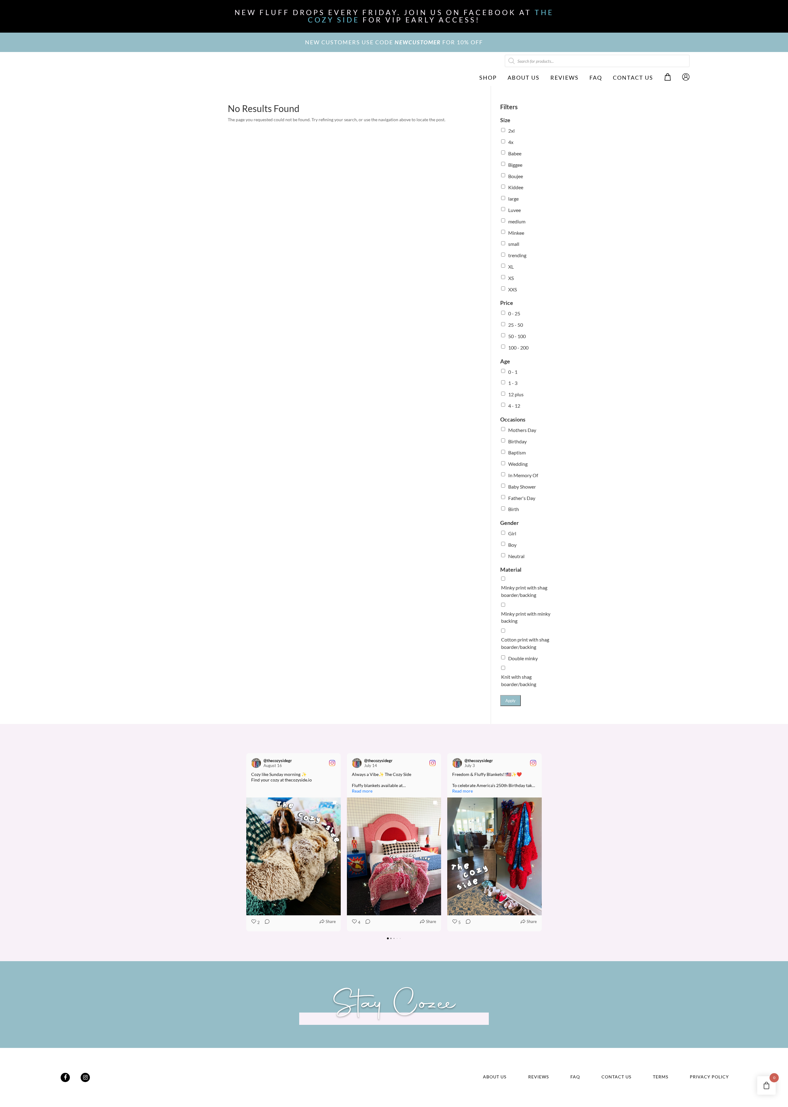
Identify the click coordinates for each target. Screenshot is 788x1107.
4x (510, 142)
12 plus (516, 394)
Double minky (523, 658)
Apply (510, 700)
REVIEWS (564, 77)
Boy (512, 545)
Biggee (515, 165)
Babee (514, 153)
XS (511, 278)
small (513, 244)
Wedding (518, 464)
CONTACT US (633, 77)
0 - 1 (512, 372)
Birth (513, 509)
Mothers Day (522, 430)
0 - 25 (514, 313)
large (513, 199)
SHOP (488, 77)
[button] (246, 842)
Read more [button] (362, 790)
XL (511, 267)
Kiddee (515, 187)
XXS (512, 289)
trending (517, 255)
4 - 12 (514, 406)
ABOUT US (524, 77)
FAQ (595, 77)
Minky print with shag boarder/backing (524, 591)
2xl (511, 131)
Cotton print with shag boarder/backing (525, 643)
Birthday (517, 441)
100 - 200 (518, 347)
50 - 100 (517, 336)
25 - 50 (515, 325)
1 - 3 (512, 383)
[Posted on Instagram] (332, 763)
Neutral (516, 556)
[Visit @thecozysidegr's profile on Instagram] (256, 763)
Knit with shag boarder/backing (518, 680)
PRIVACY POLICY (709, 1076)
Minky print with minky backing (525, 617)
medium (516, 221)
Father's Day (521, 498)
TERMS (660, 1076)
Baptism (517, 452)
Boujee (515, 176)
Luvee (514, 210)
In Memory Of (523, 475)
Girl (512, 533)
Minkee (516, 233)
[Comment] (265, 922)
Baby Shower (522, 487)
